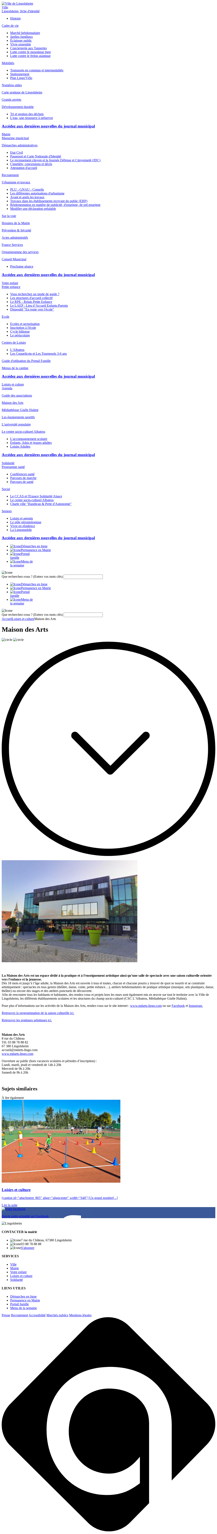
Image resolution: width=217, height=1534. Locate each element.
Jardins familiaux (21, 36)
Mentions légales (80, 1315)
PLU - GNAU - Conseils (27, 189)
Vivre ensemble (20, 44)
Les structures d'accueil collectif (31, 298)
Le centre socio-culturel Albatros (32, 500)
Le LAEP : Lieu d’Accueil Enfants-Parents (39, 305)
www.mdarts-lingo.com (146, 1006)
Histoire (15, 18)
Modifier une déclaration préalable (33, 208)
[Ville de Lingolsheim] (17, 3)
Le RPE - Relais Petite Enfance (31, 302)
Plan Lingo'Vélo (21, 78)
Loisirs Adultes (20, 446)
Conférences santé (22, 474)
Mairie (6, 134)
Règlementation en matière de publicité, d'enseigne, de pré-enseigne (55, 205)
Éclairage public (21, 40)
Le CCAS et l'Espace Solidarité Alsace (36, 496)
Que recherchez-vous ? (32, 576)
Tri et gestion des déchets (27, 114)
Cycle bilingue (20, 331)
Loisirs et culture (13, 384)
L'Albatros (17, 350)
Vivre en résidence (22, 526)
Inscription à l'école (23, 327)
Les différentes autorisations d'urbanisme (37, 193)
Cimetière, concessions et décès (31, 164)
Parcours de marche (23, 478)
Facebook (178, 1006)
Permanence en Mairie (25, 1300)
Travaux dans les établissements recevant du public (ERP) (48, 201)
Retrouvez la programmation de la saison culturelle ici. (38, 1013)
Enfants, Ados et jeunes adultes (31, 442)
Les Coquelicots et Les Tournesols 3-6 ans (38, 353)
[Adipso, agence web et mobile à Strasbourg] (108, 1530)
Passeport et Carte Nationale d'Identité (35, 156)
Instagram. (196, 1006)
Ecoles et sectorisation (25, 324)
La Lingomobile (21, 530)
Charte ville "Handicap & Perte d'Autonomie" (41, 504)
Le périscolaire (20, 335)
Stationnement (19, 74)
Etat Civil (16, 152)
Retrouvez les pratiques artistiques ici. (27, 1020)
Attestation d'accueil (23, 168)
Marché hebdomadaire (25, 33)
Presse (6, 1315)
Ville (5, 7)
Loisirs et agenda (21, 518)
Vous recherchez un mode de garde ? (34, 294)
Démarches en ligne (23, 1296)
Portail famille (19, 1304)
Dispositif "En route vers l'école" (32, 309)
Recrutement (19, 1315)
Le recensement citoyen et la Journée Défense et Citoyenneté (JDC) (55, 160)
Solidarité (8, 463)
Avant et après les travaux (27, 197)
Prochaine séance (21, 266)
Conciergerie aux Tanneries (28, 48)
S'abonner (27, 1248)
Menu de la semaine (23, 1308)
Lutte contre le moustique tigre (30, 52)
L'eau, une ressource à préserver (31, 118)
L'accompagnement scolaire (28, 439)
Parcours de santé (21, 482)
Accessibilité (37, 1315)
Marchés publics (57, 1315)
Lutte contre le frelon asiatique (30, 56)
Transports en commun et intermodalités (36, 70)
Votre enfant (10, 283)
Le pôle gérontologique (25, 522)
